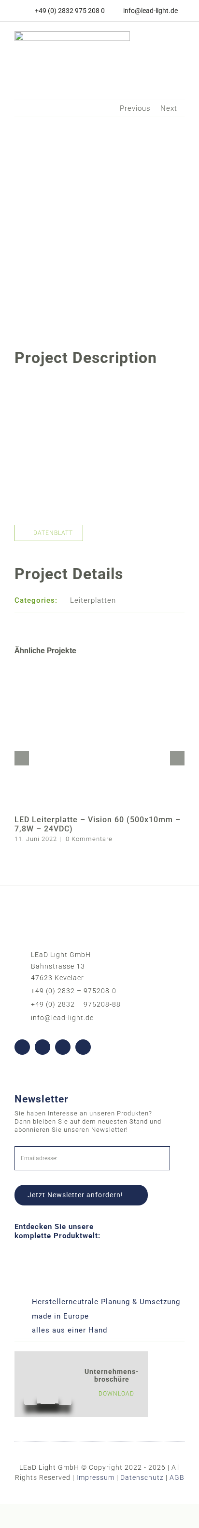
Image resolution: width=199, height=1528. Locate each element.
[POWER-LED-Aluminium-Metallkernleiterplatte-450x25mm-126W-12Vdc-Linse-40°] (99, 383)
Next (168, 108)
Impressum (95, 1477)
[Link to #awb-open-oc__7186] (174, 46)
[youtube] (42, 1047)
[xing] (83, 1047)
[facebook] (22, 1047)
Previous (135, 108)
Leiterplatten (93, 600)
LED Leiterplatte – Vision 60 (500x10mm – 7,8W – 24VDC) (97, 824)
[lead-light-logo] (72, 34)
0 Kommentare (89, 838)
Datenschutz (142, 1477)
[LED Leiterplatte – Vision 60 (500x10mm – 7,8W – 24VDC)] (99, 668)
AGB (177, 1477)
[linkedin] (63, 1047)
